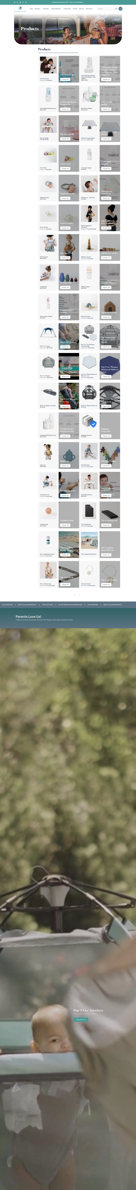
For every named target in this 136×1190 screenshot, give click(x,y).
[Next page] (83, 594)
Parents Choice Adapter (46, 316)
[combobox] (107, 9)
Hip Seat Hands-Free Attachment (86, 226)
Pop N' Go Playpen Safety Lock (89, 405)
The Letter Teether (86, 584)
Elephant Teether (44, 197)
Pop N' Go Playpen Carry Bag (47, 405)
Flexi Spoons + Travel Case (88, 197)
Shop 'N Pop (80, 1019)
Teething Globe (44, 524)
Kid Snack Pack (44, 257)
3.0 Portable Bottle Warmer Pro (48, 108)
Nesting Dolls (43, 286)
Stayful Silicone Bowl (86, 494)
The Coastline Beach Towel (47, 554)
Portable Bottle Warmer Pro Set (48, 435)
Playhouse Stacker (85, 316)
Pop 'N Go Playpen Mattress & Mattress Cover (89, 375)
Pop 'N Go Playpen (45, 376)
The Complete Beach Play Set (88, 554)
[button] (38, 9)
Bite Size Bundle (44, 138)
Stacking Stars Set (44, 494)
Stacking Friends (85, 465)
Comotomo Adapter (86, 168)
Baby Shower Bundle (86, 108)
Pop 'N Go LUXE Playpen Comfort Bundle (88, 345)
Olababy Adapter (85, 286)
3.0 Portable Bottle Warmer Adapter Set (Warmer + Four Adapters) (88, 77)
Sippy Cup (42, 465)
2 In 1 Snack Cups (44, 78)
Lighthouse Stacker (86, 257)
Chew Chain (43, 168)
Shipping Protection (86, 435)
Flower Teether (44, 227)
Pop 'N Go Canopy (45, 346)
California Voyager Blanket (88, 138)
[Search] (116, 9)
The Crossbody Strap (45, 584)
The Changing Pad (86, 524)
